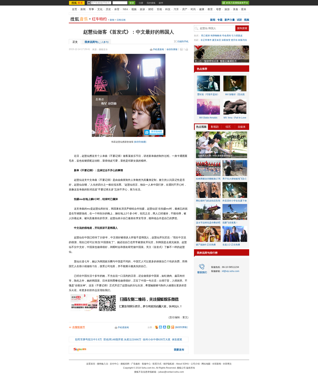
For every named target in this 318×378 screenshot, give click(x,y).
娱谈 (142, 9)
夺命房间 (226, 35)
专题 (219, 19)
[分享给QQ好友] (160, 327)
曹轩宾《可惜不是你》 (208, 94)
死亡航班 (205, 35)
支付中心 (114, 364)
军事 (91, 9)
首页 (74, 9)
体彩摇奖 (177, 339)
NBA (125, 9)
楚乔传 (234, 40)
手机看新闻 (158, 49)
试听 (239, 19)
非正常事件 (206, 40)
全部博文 (227, 364)
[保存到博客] (181, 327)
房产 (184, 9)
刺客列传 (242, 40)
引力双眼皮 (237, 35)
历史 (108, 9)
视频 (134, 9)
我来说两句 (97, 41)
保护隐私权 (168, 364)
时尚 (193, 9)
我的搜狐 (151, 3)
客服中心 (146, 364)
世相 (159, 9)
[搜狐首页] (77, 3)
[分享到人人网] (164, 327)
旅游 (227, 9)
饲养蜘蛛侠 (216, 35)
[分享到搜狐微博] (156, 327)
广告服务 (135, 364)
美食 (235, 9)
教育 (210, 9)
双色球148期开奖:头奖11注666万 (122, 339)
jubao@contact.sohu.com (171, 372)
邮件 (161, 3)
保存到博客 (172, 49)
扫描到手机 (182, 41)
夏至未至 (216, 40)
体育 (116, 9)
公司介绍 (195, 364)
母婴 (218, 9)
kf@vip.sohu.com (230, 271)
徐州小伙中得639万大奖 (156, 339)
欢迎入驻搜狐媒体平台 (237, 2)
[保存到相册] (140, 142)
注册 (141, 3)
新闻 (83, 9)
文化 (100, 9)
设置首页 (90, 364)
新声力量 (230, 19)
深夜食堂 (226, 40)
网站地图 (206, 364)
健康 (201, 9)
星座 (243, 9)
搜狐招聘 (125, 364)
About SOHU (182, 364)
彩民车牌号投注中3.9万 (88, 339)
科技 (167, 9)
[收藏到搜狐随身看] (168, 327)
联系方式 (157, 364)
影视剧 (215, 126)
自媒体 (241, 126)
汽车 (176, 9)
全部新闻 (216, 364)
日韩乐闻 (121, 20)
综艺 (228, 126)
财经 (150, 9)
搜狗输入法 (102, 364)
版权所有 (190, 368)
